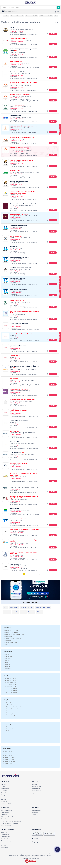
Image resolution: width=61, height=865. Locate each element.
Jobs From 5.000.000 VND (9, 680)
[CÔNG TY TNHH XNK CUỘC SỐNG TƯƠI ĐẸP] (5, 107)
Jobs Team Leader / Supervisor (11, 708)
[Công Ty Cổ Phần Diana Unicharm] (5, 313)
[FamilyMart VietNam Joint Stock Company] (5, 511)
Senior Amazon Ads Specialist (18, 289)
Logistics (38, 607)
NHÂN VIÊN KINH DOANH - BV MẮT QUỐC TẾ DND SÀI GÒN (24, 366)
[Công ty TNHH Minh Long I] (5, 554)
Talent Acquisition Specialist (18, 105)
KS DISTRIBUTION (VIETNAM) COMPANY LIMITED (21, 29)
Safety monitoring (6, 841)
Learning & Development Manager (19, 257)
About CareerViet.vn (6, 810)
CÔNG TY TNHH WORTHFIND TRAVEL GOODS (20, 40)
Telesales (39, 612)
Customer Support (6, 825)
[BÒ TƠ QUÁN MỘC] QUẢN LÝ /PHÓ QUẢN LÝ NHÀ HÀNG (23, 83)
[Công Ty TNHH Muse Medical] (5, 532)
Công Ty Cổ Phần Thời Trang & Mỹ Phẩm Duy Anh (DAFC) (23, 205)
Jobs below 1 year (7, 755)
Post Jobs (34, 784)
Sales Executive (14, 28)
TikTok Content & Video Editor (18, 72)
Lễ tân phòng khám (17, 452)
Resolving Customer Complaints (9, 823)
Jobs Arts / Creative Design (10, 642)
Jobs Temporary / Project (9, 729)
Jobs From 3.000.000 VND (9, 678)
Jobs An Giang (6, 658)
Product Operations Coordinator (19, 323)
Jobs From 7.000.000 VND (9, 682)
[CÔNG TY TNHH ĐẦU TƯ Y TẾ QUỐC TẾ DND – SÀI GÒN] (5, 368)
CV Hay (3, 786)
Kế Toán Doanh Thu (15, 441)
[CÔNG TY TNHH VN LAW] (5, 194)
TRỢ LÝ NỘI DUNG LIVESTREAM (18, 410)
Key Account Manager (16, 236)
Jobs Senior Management (9, 713)
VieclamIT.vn (35, 812)
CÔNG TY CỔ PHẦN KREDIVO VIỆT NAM (19, 543)
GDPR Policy (4, 814)
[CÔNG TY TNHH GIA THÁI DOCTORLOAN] (5, 64)
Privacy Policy (4, 812)
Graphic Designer (15, 508)
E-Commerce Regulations (7, 816)
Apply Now (53, 33)
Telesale (3, 843)
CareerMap (4, 790)
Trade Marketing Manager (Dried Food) (20, 267)
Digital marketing (5, 836)
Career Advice (4, 793)
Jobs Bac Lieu (6, 666)
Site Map (3, 799)
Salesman (23, 612)
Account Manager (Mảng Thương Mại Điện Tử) (22, 399)
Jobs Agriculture (7, 636)
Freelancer (4, 832)
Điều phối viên (14, 378)
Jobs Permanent (7, 727)
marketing (15, 612)
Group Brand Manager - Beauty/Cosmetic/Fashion (24, 203)
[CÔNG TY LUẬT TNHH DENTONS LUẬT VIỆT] (5, 391)
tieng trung (46, 607)
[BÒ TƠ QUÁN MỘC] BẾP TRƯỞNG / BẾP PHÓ (22, 137)
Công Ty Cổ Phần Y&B (15, 161)
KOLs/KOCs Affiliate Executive (18, 463)
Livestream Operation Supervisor (19, 38)
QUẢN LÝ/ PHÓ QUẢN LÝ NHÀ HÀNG (20, 94)
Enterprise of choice (11, 11)
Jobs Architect (7, 640)
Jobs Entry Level (7, 704)
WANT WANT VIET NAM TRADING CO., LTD (20, 237)
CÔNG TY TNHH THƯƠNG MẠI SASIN (18, 499)
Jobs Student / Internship (9, 702)
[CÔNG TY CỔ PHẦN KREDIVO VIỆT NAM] (5, 542)
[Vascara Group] (5, 326)
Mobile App (4, 797)
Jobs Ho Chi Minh (7, 656)
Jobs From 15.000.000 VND (10, 686)
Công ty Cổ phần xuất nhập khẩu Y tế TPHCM (21, 117)
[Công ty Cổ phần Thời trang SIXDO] (5, 566)
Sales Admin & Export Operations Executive (22, 160)
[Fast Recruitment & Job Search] (30, 2)
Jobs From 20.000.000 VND (10, 688)
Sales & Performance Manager (18, 225)
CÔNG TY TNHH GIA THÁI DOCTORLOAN (19, 63)
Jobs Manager (6, 711)
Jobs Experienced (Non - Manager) (12, 707)
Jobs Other (6, 733)
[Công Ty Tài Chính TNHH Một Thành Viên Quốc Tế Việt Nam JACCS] (5, 173)
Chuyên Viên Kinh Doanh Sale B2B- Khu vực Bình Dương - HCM (23, 552)
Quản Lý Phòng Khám (16, 61)
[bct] (30, 860)
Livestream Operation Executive (19, 420)
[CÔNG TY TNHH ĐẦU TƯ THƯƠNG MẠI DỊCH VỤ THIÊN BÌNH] (5, 488)
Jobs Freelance (7, 731)
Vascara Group (13, 325)
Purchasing (31, 612)
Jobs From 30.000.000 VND (10, 690)
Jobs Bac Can (6, 662)
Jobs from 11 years (7, 763)
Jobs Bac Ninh (7, 668)
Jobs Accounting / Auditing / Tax (11, 630)
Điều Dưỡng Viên (14, 431)
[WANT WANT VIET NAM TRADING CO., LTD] (5, 238)
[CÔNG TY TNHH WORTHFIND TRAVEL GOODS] (5, 41)
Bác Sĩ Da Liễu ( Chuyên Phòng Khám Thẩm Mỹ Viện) (24, 529)
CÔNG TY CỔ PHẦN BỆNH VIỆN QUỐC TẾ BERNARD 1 (22, 380)
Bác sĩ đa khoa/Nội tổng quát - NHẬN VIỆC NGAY (23, 126)
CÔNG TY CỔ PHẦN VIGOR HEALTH (18, 477)
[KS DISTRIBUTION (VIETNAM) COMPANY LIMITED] (5, 30)
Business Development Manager (19, 214)
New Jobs (3, 784)
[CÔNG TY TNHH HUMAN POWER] (5, 51)
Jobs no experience (8, 753)
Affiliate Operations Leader (17, 300)
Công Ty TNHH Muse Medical (17, 531)
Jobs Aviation (6, 644)
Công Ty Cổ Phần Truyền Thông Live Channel (21, 401)
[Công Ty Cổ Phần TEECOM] (5, 228)
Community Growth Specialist (18, 519)
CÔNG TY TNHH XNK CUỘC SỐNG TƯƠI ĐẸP (20, 106)
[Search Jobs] (58, 7)
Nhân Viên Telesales (15, 170)
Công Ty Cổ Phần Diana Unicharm (18, 314)
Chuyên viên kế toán (15, 115)
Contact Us (34, 814)
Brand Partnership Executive (18, 345)
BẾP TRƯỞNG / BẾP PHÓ (16, 148)
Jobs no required (7, 751)
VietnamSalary (5, 788)
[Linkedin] (34, 842)
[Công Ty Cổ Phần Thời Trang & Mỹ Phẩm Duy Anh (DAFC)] (5, 206)
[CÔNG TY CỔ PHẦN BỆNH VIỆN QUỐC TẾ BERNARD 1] (5, 381)
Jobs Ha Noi (6, 654)
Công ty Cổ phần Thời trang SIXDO (18, 565)
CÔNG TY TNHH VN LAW (15, 195)
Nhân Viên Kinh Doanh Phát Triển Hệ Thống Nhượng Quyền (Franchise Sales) (24, 497)
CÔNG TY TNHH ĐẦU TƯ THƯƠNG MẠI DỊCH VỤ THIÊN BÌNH (24, 487)
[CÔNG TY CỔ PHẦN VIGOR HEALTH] (5, 476)
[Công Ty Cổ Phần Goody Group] (5, 466)
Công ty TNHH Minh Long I (16, 555)
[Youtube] (37, 842)
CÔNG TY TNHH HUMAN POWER (17, 52)
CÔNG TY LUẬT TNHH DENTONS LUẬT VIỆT (20, 390)
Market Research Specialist (17, 278)
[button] (48, 34)
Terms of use (4, 819)
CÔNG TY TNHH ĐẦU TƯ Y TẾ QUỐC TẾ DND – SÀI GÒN (23, 369)
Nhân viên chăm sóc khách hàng (19, 181)
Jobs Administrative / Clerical (10, 632)
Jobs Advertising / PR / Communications (13, 634)
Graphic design (5, 838)
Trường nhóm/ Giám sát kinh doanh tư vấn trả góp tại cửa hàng (24, 540)
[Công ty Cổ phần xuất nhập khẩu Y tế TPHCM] (5, 118)
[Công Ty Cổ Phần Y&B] (5, 162)
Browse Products (36, 790)
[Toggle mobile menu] (2, 2)
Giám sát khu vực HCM (16, 564)
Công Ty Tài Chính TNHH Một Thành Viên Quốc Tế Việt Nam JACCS (24, 172)
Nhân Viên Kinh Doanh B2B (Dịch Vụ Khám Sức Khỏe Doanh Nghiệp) (24, 474)
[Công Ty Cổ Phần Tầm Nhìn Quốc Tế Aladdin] (5, 85)
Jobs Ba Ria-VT (7, 660)
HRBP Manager (14, 246)
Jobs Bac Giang (7, 664)
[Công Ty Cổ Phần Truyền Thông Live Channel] (5, 402)
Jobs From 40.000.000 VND (10, 693)
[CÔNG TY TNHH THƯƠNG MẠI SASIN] (5, 499)
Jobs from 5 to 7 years (8, 759)
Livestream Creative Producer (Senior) (21, 333)
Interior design (5, 834)
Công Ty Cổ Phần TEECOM (16, 227)
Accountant (7, 612)
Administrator (4, 847)
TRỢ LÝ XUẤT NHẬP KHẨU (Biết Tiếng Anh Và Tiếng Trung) (24, 49)
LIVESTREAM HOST (15, 355)
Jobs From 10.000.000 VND (10, 684)
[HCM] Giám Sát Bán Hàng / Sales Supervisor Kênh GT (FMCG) (25, 311)
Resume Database (36, 786)
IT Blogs (3, 795)
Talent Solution (36, 788)
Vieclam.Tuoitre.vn (36, 810)
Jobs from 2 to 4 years (8, 757)
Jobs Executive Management (10, 715)
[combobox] (28, 7)
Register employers (37, 793)
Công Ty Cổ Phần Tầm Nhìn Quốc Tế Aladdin (20, 85)
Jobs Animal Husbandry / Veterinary (12, 638)
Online (5, 607)
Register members (6, 803)
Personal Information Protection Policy (11, 821)
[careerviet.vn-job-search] (37, 834)
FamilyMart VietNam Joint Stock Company (20, 510)
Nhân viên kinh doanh (27, 607)
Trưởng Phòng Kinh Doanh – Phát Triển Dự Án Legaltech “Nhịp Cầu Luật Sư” (22, 192)
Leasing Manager (14, 485)
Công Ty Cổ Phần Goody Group (17, 465)
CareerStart (4, 801)
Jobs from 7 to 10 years (9, 761)
